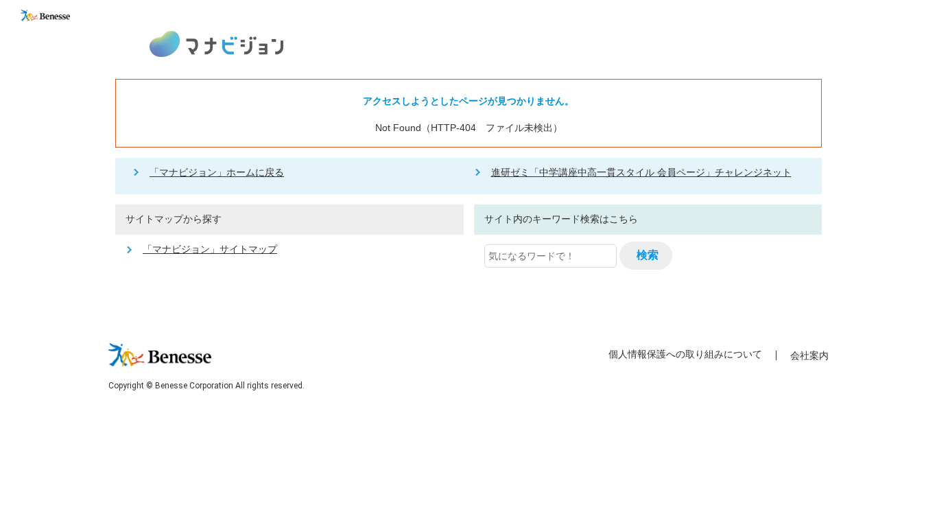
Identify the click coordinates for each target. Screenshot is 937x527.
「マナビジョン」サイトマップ (210, 249)
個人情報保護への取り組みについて (685, 354)
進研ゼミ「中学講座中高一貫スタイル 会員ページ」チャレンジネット (641, 172)
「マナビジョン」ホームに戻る (217, 172)
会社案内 (809, 355)
